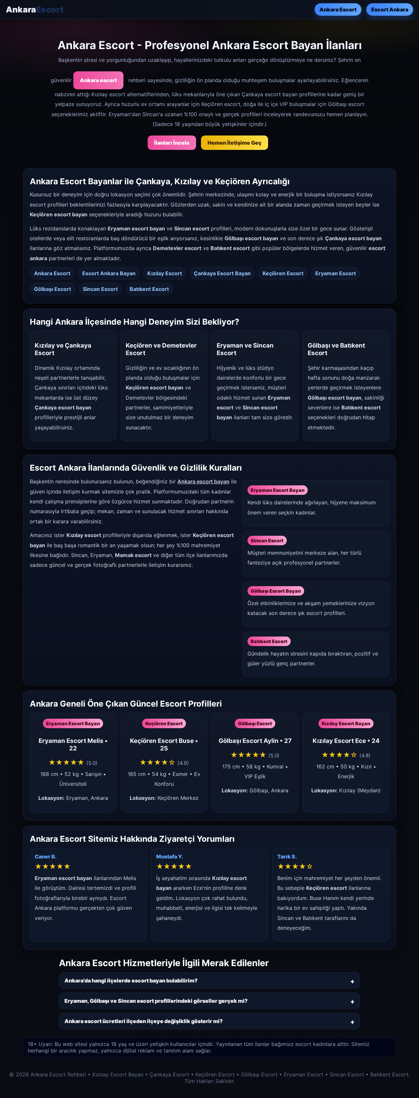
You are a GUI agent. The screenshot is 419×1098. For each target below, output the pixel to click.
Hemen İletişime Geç (235, 142)
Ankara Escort (337, 9)
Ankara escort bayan (203, 481)
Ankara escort (98, 80)
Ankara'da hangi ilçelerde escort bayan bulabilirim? (131, 980)
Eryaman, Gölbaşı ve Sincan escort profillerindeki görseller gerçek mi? (156, 1001)
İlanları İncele (172, 142)
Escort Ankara (389, 9)
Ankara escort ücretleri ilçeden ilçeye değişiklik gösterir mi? (143, 1021)
